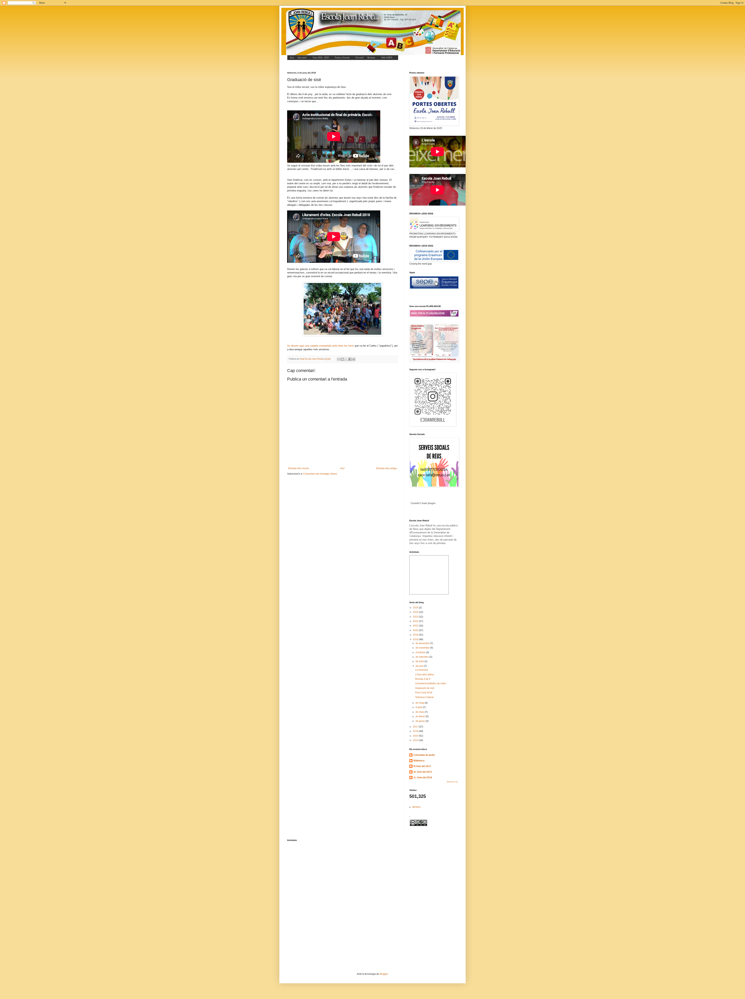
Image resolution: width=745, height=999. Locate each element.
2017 (416, 726)
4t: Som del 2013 (422, 772)
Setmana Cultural (424, 697)
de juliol (420, 661)
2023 (416, 616)
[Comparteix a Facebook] (350, 359)
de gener (421, 721)
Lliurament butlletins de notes (430, 683)
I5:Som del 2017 (422, 766)
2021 (416, 625)
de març (420, 712)
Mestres (416, 807)
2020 (416, 630)
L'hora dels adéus (424, 674)
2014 (416, 740)
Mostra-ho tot (452, 782)
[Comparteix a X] (346, 359)
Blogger (384, 974)
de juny (420, 666)
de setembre (422, 657)
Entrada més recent (298, 468)
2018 (416, 639)
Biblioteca (418, 760)
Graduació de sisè (424, 688)
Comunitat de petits (424, 755)
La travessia (421, 670)
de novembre (423, 647)
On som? (359, 57)
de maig (420, 702)
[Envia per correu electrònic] (339, 359)
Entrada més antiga (386, 468)
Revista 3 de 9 (422, 679)
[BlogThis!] (343, 359)
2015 (416, 735)
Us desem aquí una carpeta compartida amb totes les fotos (320, 345)
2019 (416, 634)
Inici (292, 57)
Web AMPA (386, 57)
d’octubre (421, 652)
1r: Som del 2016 (422, 777)
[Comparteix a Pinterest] (354, 359)
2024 (416, 612)
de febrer (421, 716)
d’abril (419, 707)
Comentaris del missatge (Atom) (320, 473)
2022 (416, 621)
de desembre (423, 643)
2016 (416, 731)
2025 (416, 607)
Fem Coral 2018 (423, 692)
